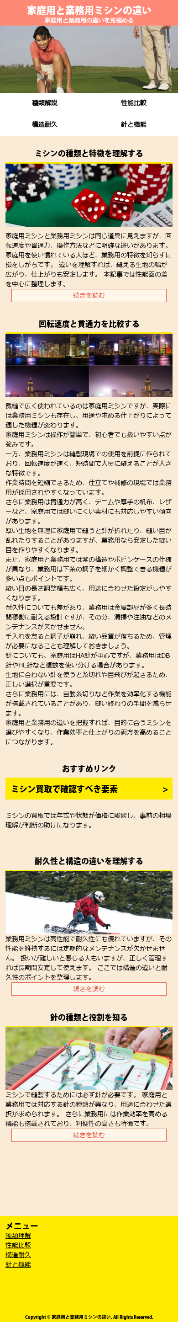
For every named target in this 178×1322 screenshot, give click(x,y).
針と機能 (134, 124)
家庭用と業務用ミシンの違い (89, 10)
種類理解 (18, 1236)
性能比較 (134, 103)
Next (166, 59)
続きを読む (89, 295)
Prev (12, 59)
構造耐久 (45, 124)
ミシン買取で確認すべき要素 (64, 789)
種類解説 (45, 103)
